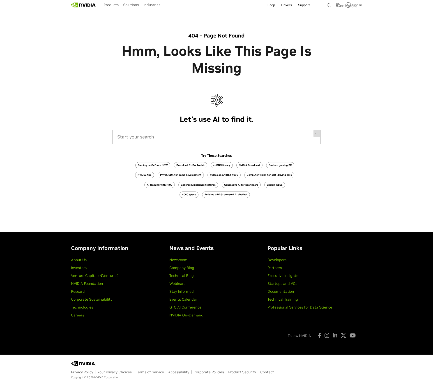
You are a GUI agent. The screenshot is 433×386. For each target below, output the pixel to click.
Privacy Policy (82, 372)
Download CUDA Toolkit (190, 165)
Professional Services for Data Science (299, 307)
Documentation (280, 291)
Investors (79, 267)
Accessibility (178, 372)
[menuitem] (111, 4)
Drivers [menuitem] (286, 5)
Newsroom (178, 259)
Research (79, 291)
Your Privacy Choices (114, 372)
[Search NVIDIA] (329, 4)
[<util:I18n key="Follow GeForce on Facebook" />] (319, 335)
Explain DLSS (275, 184)
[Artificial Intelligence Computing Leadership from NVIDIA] (83, 5)
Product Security (242, 372)
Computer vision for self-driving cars (269, 174)
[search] (216, 137)
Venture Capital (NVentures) (94, 275)
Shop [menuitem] (271, 5)
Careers (77, 315)
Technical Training (282, 299)
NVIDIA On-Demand (186, 315)
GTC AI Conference (185, 307)
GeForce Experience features (198, 184)
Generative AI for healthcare (241, 184)
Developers (276, 259)
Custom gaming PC (280, 165)
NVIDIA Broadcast (249, 165)
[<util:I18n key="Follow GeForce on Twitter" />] (343, 335)
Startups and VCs (282, 283)
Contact (267, 372)
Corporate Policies (208, 372)
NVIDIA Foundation (87, 283)
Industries (151, 4)
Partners (274, 267)
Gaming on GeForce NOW (153, 165)
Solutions (131, 4)
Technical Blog (181, 275)
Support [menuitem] (304, 5)
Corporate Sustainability (91, 299)
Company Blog (181, 267)
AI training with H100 (159, 184)
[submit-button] (316, 133)
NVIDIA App (145, 174)
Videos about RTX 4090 (224, 174)
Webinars (177, 283)
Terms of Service (150, 372)
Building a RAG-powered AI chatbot (226, 194)
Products (111, 4)
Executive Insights (282, 275)
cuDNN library (221, 165)
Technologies (82, 307)
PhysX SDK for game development (180, 174)
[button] (338, 6)
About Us (79, 259)
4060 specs (189, 194)
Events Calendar (183, 299)
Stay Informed (181, 291)
